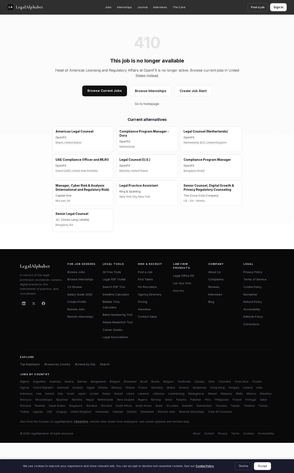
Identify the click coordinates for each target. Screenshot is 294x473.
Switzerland (204, 405)
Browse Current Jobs (104, 91)
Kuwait (118, 393)
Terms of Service (254, 279)
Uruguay (61, 411)
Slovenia (106, 405)
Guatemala (199, 387)
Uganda (38, 411)
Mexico (251, 393)
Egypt (90, 387)
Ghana (171, 387)
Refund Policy (252, 301)
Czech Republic (43, 387)
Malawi (212, 393)
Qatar (263, 399)
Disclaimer (250, 294)
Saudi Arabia (57, 405)
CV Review (74, 287)
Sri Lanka (172, 405)
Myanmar (62, 399)
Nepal (90, 399)
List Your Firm (182, 283)
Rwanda (40, 405)
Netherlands (105, 399)
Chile (211, 381)
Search (105, 364)
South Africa (124, 405)
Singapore (75, 405)
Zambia (131, 411)
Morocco (26, 399)
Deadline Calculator (116, 294)
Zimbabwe (147, 411)
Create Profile (76, 301)
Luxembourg (176, 393)
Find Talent (145, 279)
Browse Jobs (76, 272)
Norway (156, 399)
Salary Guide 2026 (79, 294)
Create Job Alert (193, 91)
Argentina (39, 381)
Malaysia (226, 393)
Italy (60, 393)
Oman (168, 399)
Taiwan (235, 405)
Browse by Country (57, 364)
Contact (209, 433)
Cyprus (24, 387)
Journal (143, 7)
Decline (243, 466)
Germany (157, 387)
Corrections (251, 324)
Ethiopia (116, 387)
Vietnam (118, 411)
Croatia (257, 381)
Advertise (144, 309)
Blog (211, 301)
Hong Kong (217, 387)
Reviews (214, 287)
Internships (124, 7)
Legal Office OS (183, 275)
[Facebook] (43, 303)
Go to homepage (147, 104)
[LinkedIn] (23, 303)
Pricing (142, 301)
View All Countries (220, 411)
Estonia (103, 387)
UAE (49, 411)
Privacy (222, 433)
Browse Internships (150, 91)
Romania (25, 405)
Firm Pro (178, 290)
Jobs (108, 7)
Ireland (49, 393)
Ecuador (78, 387)
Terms (235, 433)
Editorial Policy (253, 316)
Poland (237, 399)
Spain (158, 405)
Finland (130, 387)
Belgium (115, 381)
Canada (199, 381)
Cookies (248, 433)
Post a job (258, 7)
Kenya (106, 393)
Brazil (143, 381)
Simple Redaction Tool (118, 322)
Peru (208, 399)
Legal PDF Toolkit (114, 279)
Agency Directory (149, 294)
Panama (181, 399)
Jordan (94, 393)
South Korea (144, 405)
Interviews (160, 7)
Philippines (222, 399)
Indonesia (26, 393)
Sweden (187, 405)
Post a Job (145, 272)
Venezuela (102, 411)
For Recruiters (147, 287)
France (142, 387)
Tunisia (263, 405)
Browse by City (85, 364)
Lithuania (158, 393)
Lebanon (143, 393)
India (259, 387)
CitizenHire (81, 421)
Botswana (130, 381)
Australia (55, 381)
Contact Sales (147, 316)
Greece (184, 387)
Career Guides (112, 329)
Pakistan (195, 399)
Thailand (249, 405)
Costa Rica (241, 381)
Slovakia (91, 405)
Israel (70, 393)
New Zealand (125, 399)
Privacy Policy (252, 272)
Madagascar (196, 393)
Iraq (38, 393)
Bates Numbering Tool (117, 314)
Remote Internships (80, 316)
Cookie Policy (252, 287)
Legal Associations (115, 337)
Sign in (278, 7)
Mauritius (266, 393)
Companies (216, 279)
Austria (69, 381)
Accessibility (251, 309)
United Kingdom (81, 411)
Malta (239, 393)
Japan (82, 393)
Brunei (155, 381)
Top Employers (30, 364)
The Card (179, 7)
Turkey (24, 411)
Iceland (247, 387)
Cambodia (184, 381)
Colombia (224, 381)
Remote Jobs (76, 309)
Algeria (24, 381)
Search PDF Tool (114, 287)
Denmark (63, 387)
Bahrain (82, 381)
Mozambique (44, 399)
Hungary (234, 387)
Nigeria (142, 399)
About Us (214, 272)
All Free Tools (112, 272)
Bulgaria (168, 381)
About (196, 433)
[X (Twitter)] (33, 303)
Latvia (130, 393)
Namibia (77, 399)
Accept (262, 466)
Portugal (250, 399)
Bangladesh (98, 381)
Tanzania (221, 405)
